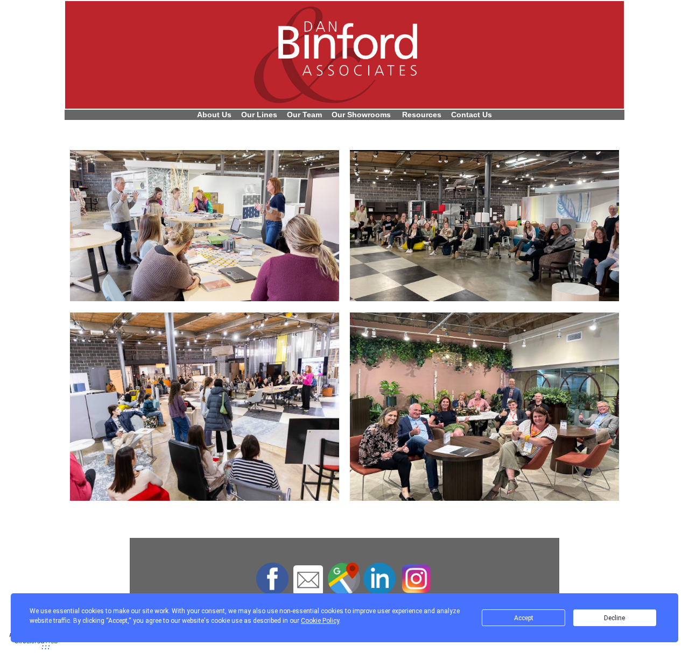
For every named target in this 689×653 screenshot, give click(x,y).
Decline (614, 618)
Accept (523, 618)
